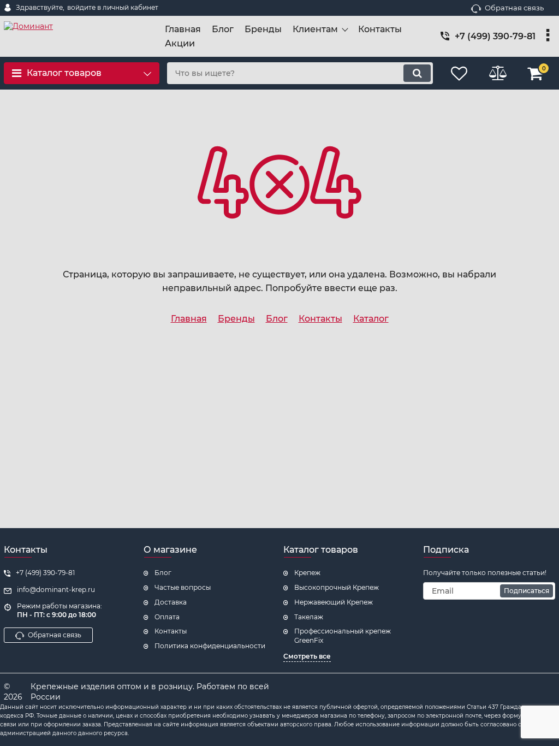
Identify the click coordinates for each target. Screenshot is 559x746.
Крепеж (307, 573)
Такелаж (308, 617)
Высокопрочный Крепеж (336, 587)
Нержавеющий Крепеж (333, 602)
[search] (417, 73)
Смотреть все (307, 656)
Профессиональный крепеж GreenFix (342, 635)
